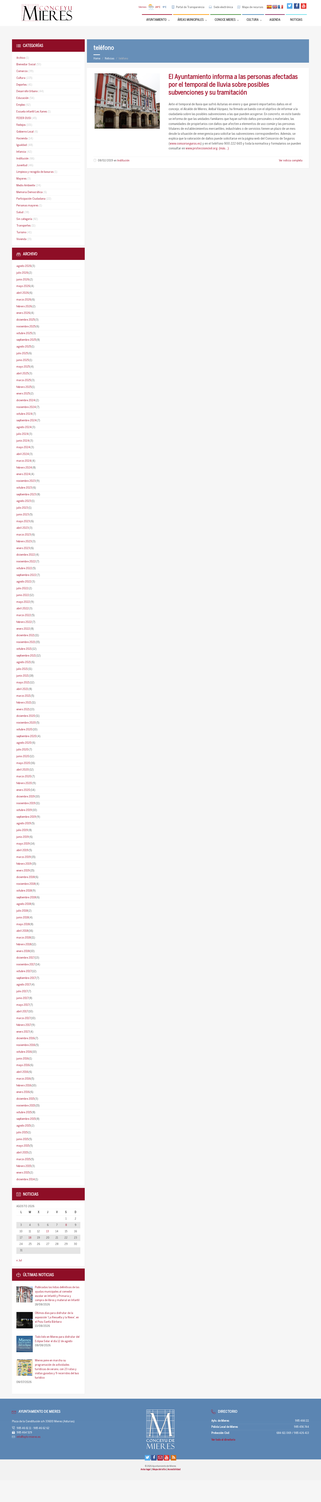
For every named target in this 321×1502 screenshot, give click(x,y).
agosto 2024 (23, 427)
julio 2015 (22, 1132)
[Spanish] (269, 7)
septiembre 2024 (26, 420)
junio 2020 (22, 756)
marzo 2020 (23, 776)
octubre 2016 (24, 1052)
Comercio (22, 71)
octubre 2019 (24, 810)
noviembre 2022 (26, 561)
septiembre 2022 (26, 575)
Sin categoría (24, 219)
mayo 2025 (23, 366)
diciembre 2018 (25, 877)
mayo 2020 (23, 763)
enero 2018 (22, 951)
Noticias (109, 58)
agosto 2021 (23, 662)
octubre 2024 (24, 414)
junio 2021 (22, 675)
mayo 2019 (23, 843)
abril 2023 (22, 528)
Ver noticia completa (290, 160)
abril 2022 (22, 608)
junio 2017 (22, 998)
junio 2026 (22, 279)
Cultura (20, 78)
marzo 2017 (23, 1018)
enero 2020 (23, 790)
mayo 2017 (22, 1005)
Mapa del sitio (159, 1469)
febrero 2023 (24, 541)
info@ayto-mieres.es (28, 1437)
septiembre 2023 (26, 494)
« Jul (19, 1260)
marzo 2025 (23, 380)
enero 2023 (23, 548)
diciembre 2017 (25, 957)
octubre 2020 (24, 729)
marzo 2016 (23, 1078)
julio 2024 (22, 434)
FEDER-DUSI (23, 118)
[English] (275, 7)
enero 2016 (22, 1092)
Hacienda (22, 138)
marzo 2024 (23, 461)
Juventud (21, 165)
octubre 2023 (24, 487)
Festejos (21, 125)
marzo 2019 (23, 857)
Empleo (20, 105)
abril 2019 (22, 850)
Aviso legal (146, 1469)
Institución (123, 160)
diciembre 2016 (25, 1038)
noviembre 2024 (26, 407)
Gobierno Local (25, 131)
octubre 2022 (24, 568)
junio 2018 (22, 917)
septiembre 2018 (26, 897)
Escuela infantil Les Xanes (31, 111)
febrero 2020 (24, 783)
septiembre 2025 (26, 340)
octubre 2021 (24, 649)
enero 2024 (23, 474)
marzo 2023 (23, 534)
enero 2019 (23, 870)
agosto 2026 (23, 266)
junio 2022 (22, 595)
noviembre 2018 (25, 884)
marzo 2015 (23, 1159)
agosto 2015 (23, 1125)
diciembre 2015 (25, 1099)
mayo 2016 (22, 1065)
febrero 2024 (24, 467)
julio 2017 (22, 991)
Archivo (20, 58)
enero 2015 (22, 1172)
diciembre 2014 (25, 1179)
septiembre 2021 (26, 655)
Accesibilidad (174, 1469)
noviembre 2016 (25, 1045)
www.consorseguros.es (185, 143)
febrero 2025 (23, 387)
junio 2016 (22, 1058)
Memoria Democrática (29, 192)
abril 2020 (22, 769)
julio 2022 (22, 588)
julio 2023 (22, 507)
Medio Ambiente (25, 185)
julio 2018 (22, 910)
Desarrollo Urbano (27, 91)
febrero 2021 (23, 702)
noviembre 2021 (25, 642)
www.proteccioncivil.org (201, 148)
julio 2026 (22, 272)
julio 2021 (22, 669)
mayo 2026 (23, 286)
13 (47, 1231)
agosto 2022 (23, 581)
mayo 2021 (22, 682)
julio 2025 (22, 353)
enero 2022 (23, 628)
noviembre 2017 (25, 964)
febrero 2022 (24, 622)
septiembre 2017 (26, 978)
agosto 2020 (23, 742)
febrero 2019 (23, 863)
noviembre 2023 (26, 481)
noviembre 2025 (25, 326)
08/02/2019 (105, 160)
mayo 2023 (23, 521)
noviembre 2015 (25, 1105)
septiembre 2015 (26, 1119)
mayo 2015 (22, 1145)
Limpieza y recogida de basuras (35, 172)
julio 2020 (22, 749)
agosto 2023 (23, 501)
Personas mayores (27, 205)
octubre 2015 (23, 1112)
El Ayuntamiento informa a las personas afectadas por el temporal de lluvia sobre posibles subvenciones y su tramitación (233, 85)
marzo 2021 (23, 696)
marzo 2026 (23, 299)
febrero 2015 (23, 1166)
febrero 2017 (23, 1025)
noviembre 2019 (25, 803)
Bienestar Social (26, 64)
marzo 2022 (23, 615)
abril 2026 (22, 293)
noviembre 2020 (26, 722)
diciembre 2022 (25, 554)
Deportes (21, 84)
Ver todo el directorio (223, 1439)
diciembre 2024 (25, 400)
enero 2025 (23, 393)
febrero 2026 (24, 306)
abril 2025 (22, 373)
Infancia (21, 151)
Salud (19, 212)
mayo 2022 (23, 602)
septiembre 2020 (26, 736)
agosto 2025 (23, 346)
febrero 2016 (23, 1085)
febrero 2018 (23, 944)
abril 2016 (22, 1072)
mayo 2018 (22, 924)
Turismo (21, 232)
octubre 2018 (24, 890)
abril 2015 (22, 1152)
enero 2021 (22, 709)
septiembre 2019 (26, 817)
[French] (280, 7)
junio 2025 (22, 360)
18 (30, 1237)
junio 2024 (22, 440)
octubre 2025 (24, 333)
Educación (22, 98)
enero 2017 (22, 1031)
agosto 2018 (23, 904)
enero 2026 (23, 313)
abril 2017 (22, 1011)
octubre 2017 (23, 971)
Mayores (21, 178)
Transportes (23, 225)
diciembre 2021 (25, 635)
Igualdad (21, 145)
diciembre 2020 (25, 716)
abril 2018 (22, 931)
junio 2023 (22, 514)
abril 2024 (22, 454)
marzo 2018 (23, 937)
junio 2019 (22, 837)
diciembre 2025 (25, 319)
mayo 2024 (23, 447)
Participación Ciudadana (30, 198)
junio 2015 (22, 1139)
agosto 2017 (23, 984)
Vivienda (21, 239)
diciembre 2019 (25, 796)
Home (96, 58)
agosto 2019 (23, 823)
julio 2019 (22, 830)
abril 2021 (22, 689)
